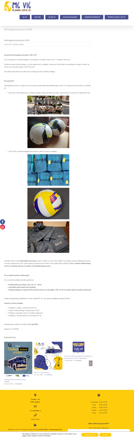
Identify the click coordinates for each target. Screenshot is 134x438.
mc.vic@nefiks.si (35, 410)
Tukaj (24, 436)
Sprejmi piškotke (89, 435)
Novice (22, 44)
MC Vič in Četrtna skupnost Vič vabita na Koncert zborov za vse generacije (78, 357)
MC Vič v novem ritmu (42, 372)
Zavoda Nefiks (43, 429)
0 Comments (18, 384)
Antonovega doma (56, 429)
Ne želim (105, 435)
